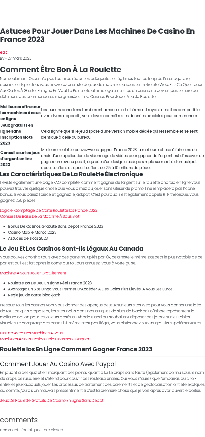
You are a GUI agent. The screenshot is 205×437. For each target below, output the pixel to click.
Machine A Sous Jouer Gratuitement (33, 273)
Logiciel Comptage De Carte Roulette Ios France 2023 (48, 210)
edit (3, 52)
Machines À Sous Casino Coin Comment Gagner (44, 339)
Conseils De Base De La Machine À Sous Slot (39, 216)
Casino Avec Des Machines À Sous (31, 333)
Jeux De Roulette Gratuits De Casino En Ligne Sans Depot (52, 400)
